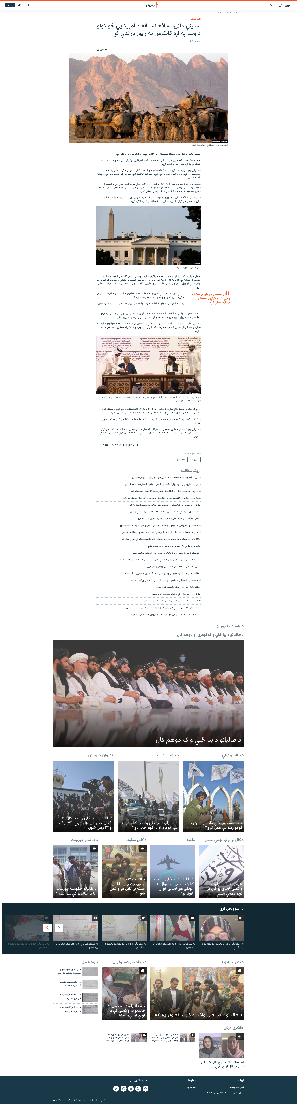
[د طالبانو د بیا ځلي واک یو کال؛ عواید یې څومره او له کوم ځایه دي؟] (148, 796)
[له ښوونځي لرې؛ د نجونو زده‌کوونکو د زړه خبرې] (221, 928)
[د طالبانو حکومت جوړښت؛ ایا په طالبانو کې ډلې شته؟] (75, 871)
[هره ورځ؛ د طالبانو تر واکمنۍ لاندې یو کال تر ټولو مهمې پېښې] (221, 871)
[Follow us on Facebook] (145, 1088)
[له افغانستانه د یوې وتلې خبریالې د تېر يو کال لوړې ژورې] (221, 1045)
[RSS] (116, 1088)
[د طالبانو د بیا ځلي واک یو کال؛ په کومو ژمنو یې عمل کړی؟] (213, 796)
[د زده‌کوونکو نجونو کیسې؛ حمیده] (90, 984)
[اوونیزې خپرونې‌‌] (19, 5)
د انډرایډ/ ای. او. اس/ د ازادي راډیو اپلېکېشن (224, 1093)
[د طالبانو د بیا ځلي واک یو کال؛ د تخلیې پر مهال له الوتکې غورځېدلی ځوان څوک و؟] (172, 871)
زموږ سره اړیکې (237, 1087)
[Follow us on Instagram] (123, 1088)
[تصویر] (29, 5)
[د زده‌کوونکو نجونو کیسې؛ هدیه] (90, 997)
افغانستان (195, 19)
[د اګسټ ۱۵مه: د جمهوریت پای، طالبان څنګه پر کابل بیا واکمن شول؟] (124, 871)
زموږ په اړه (191, 1087)
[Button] (102, 50)
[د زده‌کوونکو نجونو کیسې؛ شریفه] (90, 1009)
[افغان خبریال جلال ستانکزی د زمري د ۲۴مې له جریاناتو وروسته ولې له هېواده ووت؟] (139, 1037)
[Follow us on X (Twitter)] (138, 1088)
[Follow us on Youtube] (131, 1088)
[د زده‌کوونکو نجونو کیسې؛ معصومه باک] (90, 971)
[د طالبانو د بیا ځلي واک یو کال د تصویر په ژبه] (197, 993)
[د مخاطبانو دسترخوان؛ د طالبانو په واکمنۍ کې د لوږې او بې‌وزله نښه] (124, 993)
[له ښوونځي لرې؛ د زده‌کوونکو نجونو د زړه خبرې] (172, 928)
